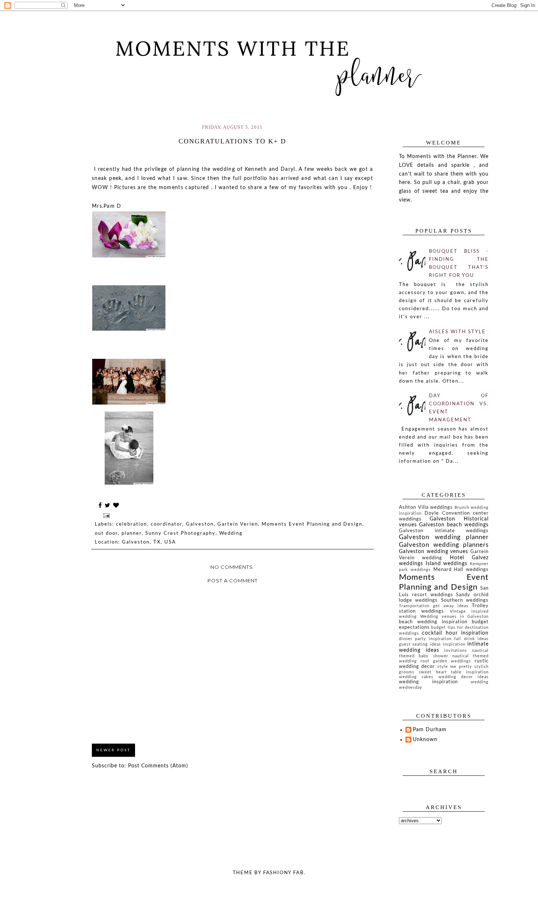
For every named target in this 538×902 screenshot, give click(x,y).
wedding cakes (416, 677)
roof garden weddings (446, 661)
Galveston (200, 524)
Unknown (425, 739)
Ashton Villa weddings (426, 507)
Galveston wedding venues (433, 551)
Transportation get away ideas (433, 606)
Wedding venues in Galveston (454, 617)
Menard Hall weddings (461, 569)
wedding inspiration (428, 682)
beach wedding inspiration (433, 622)
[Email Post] (106, 515)
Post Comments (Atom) (158, 765)
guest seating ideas (420, 644)
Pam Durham (430, 729)
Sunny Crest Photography (180, 533)
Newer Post (113, 750)
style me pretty (454, 667)
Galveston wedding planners (444, 545)
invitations (455, 651)
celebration (131, 524)
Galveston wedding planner (444, 537)
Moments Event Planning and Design (312, 524)
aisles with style (457, 332)
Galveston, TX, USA (149, 542)
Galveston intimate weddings (444, 531)
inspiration (454, 644)
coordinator (166, 524)
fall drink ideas (471, 639)
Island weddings (447, 563)
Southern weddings (465, 600)
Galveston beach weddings (454, 524)
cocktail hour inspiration (455, 633)
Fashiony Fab (283, 873)
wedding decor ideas (463, 677)
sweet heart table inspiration (454, 672)
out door (106, 533)
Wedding (231, 533)
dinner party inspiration (425, 639)
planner (132, 533)
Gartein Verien (237, 524)
